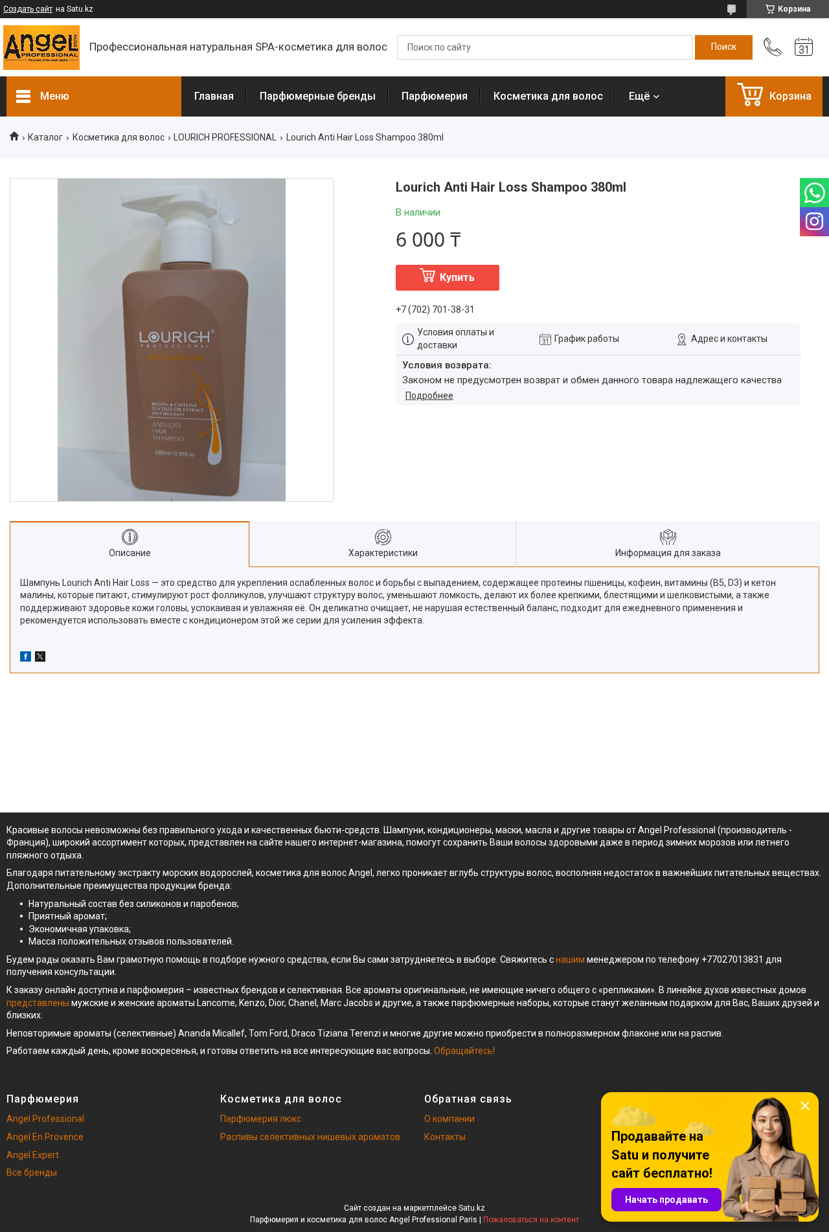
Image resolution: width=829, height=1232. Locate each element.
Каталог (45, 137)
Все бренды (31, 1172)
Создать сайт (27, 9)
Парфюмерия (435, 96)
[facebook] (25, 658)
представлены (37, 1003)
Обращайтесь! (464, 1051)
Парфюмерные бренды (318, 96)
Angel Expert (32, 1155)
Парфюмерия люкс (260, 1119)
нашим (570, 959)
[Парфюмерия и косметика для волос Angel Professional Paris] (41, 47)
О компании (449, 1119)
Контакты (445, 1137)
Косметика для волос (548, 96)
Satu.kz (472, 1208)
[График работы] (804, 47)
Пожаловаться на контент (531, 1219)
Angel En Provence (45, 1137)
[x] (40, 658)
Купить (457, 277)
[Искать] (724, 47)
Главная (214, 96)
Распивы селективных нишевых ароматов (310, 1137)
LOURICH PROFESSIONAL (225, 137)
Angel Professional (45, 1119)
